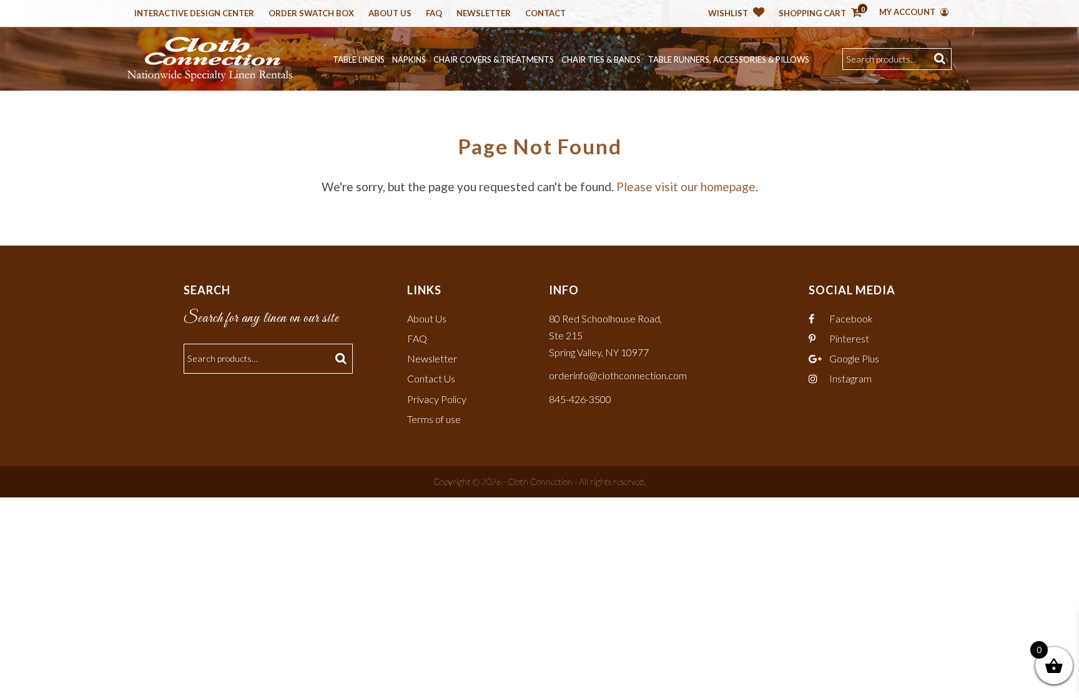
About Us (389, 13)
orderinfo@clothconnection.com (618, 375)
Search (941, 59)
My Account (908, 12)
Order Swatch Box (311, 13)
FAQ (417, 338)
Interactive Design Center (194, 13)
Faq (434, 13)
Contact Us (431, 378)
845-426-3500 (580, 399)
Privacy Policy (436, 399)
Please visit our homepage (686, 186)
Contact (545, 13)
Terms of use (434, 419)
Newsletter (483, 13)
